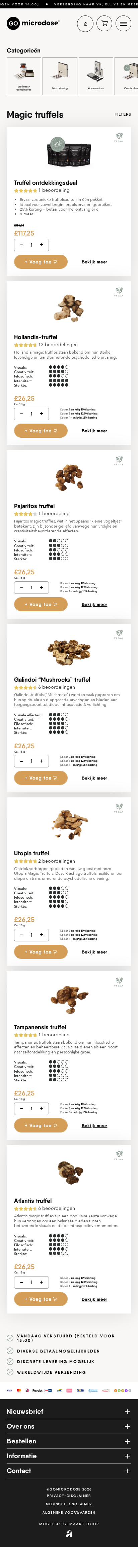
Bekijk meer (95, 261)
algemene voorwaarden (69, 1512)
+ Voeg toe (38, 262)
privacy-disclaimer (69, 1496)
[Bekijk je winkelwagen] (104, 23)
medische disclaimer (69, 1504)
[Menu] (123, 23)
